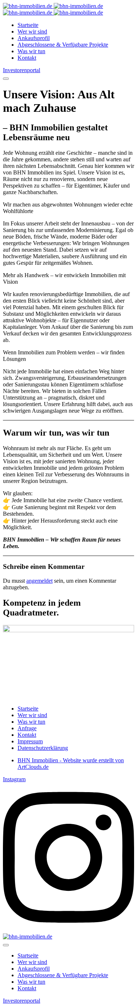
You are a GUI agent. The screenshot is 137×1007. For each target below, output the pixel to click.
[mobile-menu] (6, 79)
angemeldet (39, 581)
